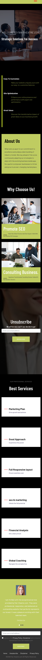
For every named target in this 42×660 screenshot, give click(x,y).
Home (5, 653)
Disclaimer (26, 638)
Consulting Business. (20, 272)
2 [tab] (21, 625)
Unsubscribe (14, 653)
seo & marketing (18, 500)
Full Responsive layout (21, 469)
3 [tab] (22, 625)
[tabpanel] (21, 35)
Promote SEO (14, 229)
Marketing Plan (17, 409)
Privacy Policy (17, 638)
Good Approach (17, 439)
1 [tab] (19, 625)
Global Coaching (17, 560)
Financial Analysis (18, 530)
